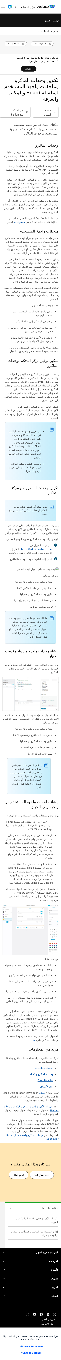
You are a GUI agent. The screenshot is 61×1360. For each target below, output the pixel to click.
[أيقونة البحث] (16, 7)
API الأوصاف (46, 1086)
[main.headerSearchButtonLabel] (16, 6)
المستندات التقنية (44, 1067)
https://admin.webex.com (36, 549)
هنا (34, 1040)
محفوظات (19, 221)
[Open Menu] (3, 7)
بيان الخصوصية (47, 1324)
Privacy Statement (32, 1346)
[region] (30, 1343)
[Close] (56, 1332)
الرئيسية (56, 21)
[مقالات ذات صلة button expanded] (9, 1208)
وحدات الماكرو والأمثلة (41, 1074)
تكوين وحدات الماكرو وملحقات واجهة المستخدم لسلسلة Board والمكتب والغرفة (31, 89)
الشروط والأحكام (49, 1319)
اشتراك (28, 68)
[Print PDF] (39, 69)
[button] (10, 7)
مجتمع (41, 1092)
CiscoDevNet (45, 1080)
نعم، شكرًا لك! (41, 1174)
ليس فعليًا (18, 1174)
